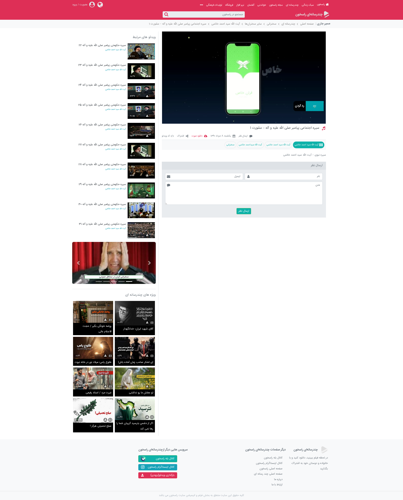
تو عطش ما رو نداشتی (141, 393)
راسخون (321, 4)
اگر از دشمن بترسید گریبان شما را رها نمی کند (134, 426)
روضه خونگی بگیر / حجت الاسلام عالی (97, 329)
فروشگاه (229, 5)
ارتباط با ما (277, 485)
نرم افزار (240, 5)
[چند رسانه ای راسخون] (312, 14)
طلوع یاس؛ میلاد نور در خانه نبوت (93, 362)
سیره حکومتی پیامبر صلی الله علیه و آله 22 (102, 45)
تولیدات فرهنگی (214, 5)
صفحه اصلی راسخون (271, 469)
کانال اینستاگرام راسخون (269, 463)
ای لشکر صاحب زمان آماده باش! (135, 362)
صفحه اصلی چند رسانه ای (268, 474)
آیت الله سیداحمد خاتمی (250, 145)
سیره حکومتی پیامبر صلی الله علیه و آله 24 (102, 85)
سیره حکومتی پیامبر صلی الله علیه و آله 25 (102, 105)
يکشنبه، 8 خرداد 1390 (221, 136)
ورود (74, 5)
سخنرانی (271, 24)
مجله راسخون (276, 5)
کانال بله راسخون (273, 458)
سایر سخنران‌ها (253, 24)
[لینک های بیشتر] (201, 5)
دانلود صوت (197, 136)
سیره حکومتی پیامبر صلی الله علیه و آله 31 (102, 224)
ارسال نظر (243, 136)
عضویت (84, 5)
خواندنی (261, 5)
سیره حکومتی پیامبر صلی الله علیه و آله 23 (102, 65)
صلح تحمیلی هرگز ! (100, 426)
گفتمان (250, 5)
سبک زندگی (308, 5)
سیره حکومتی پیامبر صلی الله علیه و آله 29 (102, 184)
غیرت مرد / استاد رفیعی (98, 393)
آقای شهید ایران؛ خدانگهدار (138, 329)
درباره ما (278, 479)
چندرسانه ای (292, 5)
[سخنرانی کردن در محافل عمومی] (114, 263)
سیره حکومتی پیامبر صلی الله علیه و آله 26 (102, 125)
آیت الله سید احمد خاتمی (225, 24)
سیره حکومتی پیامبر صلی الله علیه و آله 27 (102, 145)
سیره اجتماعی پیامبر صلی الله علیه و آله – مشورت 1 (177, 24)
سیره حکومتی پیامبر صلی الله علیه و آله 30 (102, 204)
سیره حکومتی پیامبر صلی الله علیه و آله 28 (102, 165)
